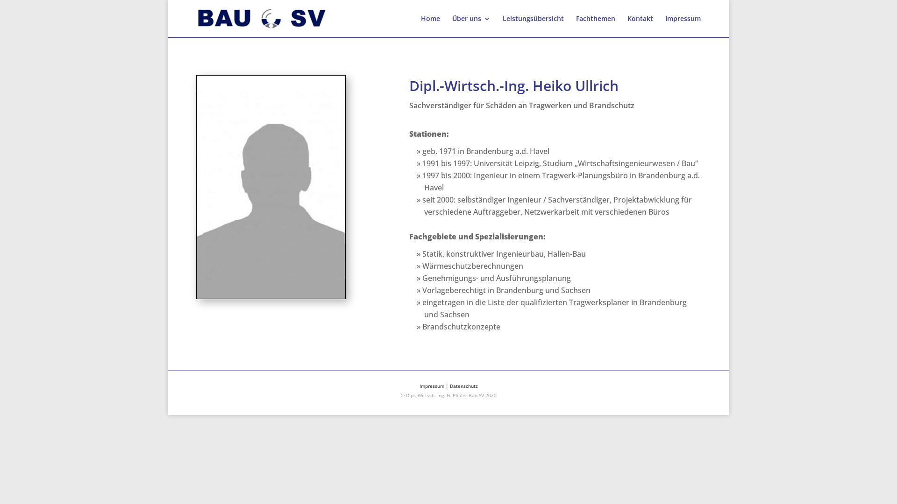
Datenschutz (464, 386)
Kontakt (640, 19)
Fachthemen (595, 19)
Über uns (466, 19)
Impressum (683, 19)
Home (430, 19)
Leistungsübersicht (533, 19)
